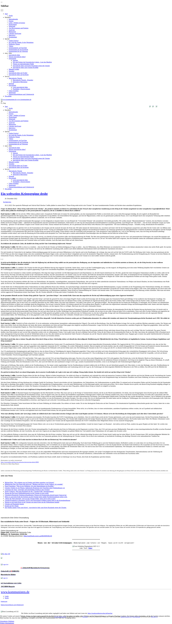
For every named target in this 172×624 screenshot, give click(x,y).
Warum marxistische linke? (17, 57)
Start (6, 14)
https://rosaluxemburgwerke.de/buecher (100, 613)
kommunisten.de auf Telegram (18, 51)
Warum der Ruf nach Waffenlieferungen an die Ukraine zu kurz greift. (27, 493)
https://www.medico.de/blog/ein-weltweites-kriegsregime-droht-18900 (20, 462)
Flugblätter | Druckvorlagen (21, 89)
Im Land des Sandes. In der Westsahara (21, 42)
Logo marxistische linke (20, 87)
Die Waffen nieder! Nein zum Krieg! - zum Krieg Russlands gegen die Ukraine (36, 507)
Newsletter (8, 96)
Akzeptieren (4, 621)
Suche (11, 15)
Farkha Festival (13, 40)
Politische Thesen (14, 44)
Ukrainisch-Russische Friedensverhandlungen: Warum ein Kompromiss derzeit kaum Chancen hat (35, 495)
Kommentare (13, 37)
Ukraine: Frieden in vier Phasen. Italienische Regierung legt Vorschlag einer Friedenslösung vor (35, 488)
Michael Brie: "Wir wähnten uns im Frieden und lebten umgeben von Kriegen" (29, 482)
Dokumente (12, 58)
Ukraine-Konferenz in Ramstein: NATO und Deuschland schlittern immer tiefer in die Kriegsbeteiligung (37, 500)
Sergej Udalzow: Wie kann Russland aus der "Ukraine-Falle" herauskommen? (29, 491)
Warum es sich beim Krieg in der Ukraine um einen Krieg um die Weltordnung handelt (32, 502)
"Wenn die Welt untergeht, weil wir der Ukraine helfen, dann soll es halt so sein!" (30, 498)
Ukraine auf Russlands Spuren (14, 504)
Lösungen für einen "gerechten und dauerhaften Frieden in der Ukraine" (27, 490)
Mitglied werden (14, 69)
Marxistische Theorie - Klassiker (23, 80)
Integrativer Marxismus (20, 82)
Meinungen (12, 32)
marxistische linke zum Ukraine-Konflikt (25, 67)
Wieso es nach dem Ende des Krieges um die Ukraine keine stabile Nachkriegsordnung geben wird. (36, 497)
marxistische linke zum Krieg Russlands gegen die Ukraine (31, 66)
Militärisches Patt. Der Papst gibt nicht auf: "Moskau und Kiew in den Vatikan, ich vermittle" (34, 484)
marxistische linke (14, 55)
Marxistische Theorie (15, 78)
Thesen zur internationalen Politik (23, 64)
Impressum (12, 92)
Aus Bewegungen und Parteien (18, 28)
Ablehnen (11, 621)
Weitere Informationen (7, 623)
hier (90, 548)
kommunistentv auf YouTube (18, 48)
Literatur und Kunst (15, 33)
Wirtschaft (12, 26)
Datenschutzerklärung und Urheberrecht (21, 94)
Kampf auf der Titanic (12, 506)
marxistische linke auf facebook (19, 75)
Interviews (12, 35)
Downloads (12, 85)
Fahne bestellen (14, 91)
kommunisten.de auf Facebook (18, 49)
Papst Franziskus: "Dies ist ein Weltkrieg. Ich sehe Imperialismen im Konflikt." (29, 486)
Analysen (12, 30)
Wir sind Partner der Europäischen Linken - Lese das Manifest (32, 62)
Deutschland (13, 24)
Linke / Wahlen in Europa (17, 23)
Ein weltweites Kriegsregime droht (24, 193)
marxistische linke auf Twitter (18, 73)
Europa (11, 21)
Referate (11, 83)
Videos (11, 46)
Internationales (13, 19)
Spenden (11, 71)
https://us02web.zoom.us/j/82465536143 (37, 536)
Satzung (15, 60)
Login (7, 596)
